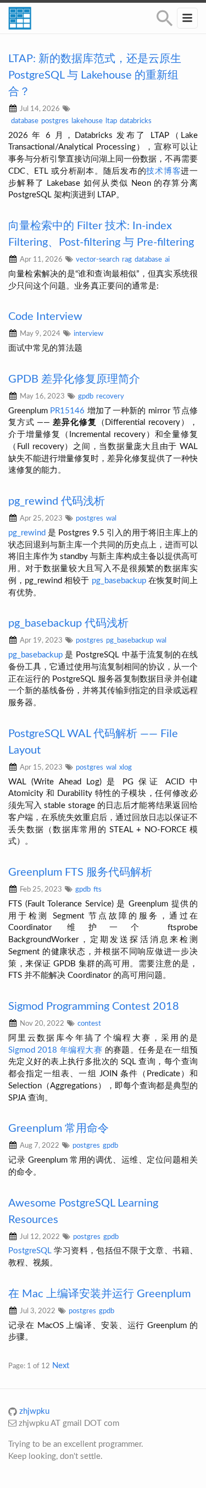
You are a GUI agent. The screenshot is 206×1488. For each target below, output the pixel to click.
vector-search (97, 259)
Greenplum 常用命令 (58, 1128)
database (24, 121)
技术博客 (163, 171)
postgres (55, 121)
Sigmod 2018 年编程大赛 (55, 1050)
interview (88, 333)
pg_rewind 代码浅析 (56, 501)
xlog (125, 767)
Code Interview (45, 316)
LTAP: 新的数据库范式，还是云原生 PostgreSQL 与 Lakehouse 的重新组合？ (94, 75)
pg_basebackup (119, 581)
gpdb (85, 396)
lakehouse (87, 121)
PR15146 (67, 411)
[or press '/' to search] (165, 18)
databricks (136, 121)
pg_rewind (27, 533)
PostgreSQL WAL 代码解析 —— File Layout (93, 742)
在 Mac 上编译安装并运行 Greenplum (99, 1293)
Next (60, 1366)
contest (89, 1023)
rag (127, 259)
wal (111, 518)
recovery (110, 396)
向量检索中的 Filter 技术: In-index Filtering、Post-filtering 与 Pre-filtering (101, 234)
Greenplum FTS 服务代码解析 (80, 872)
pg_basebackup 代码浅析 (68, 623)
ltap (111, 121)
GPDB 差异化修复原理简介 (74, 379)
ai (167, 259)
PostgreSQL (30, 1251)
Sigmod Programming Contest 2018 (93, 1006)
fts (97, 889)
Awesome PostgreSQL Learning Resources (83, 1211)
